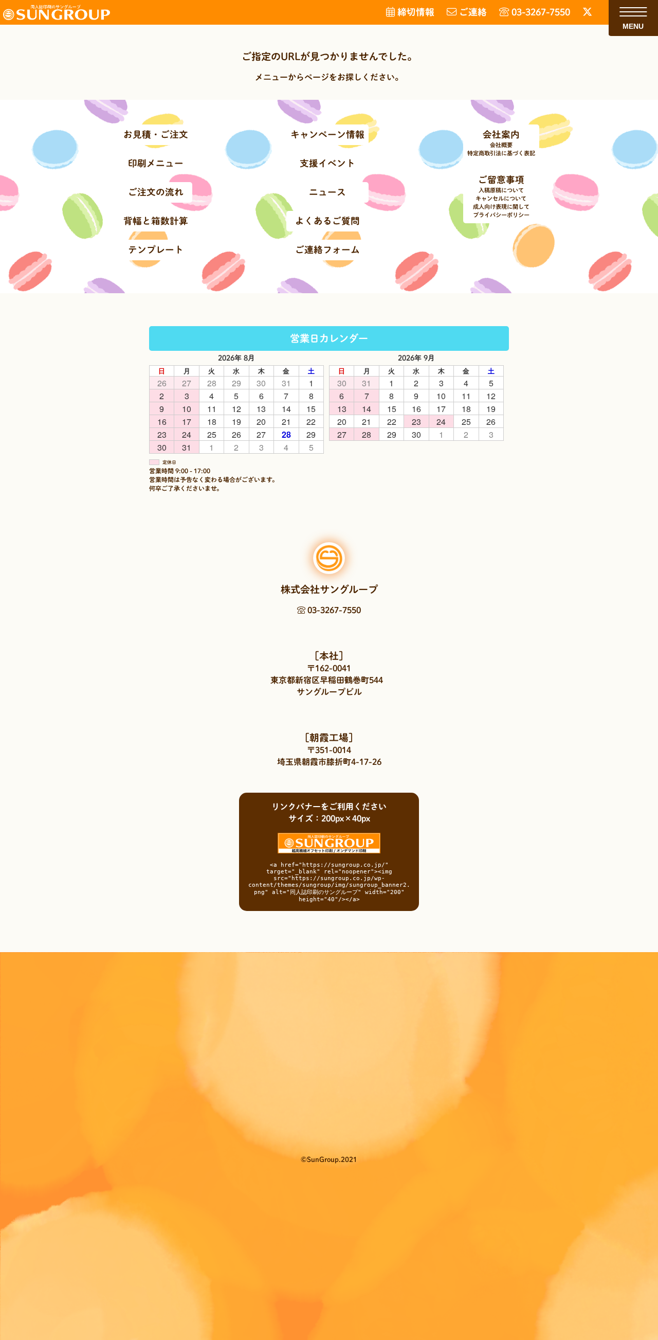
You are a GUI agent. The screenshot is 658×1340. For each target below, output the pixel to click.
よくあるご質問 (327, 221)
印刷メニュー (156, 163)
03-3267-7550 (333, 610)
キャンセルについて (501, 198)
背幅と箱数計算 (155, 221)
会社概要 (501, 145)
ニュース (327, 192)
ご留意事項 (501, 179)
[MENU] (633, 11)
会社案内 (501, 134)
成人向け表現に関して (501, 206)
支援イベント (327, 163)
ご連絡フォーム (327, 249)
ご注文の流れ (156, 192)
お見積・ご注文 (155, 134)
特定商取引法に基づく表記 (501, 153)
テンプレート (156, 249)
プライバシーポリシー (501, 215)
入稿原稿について (501, 190)
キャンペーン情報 (327, 134)
